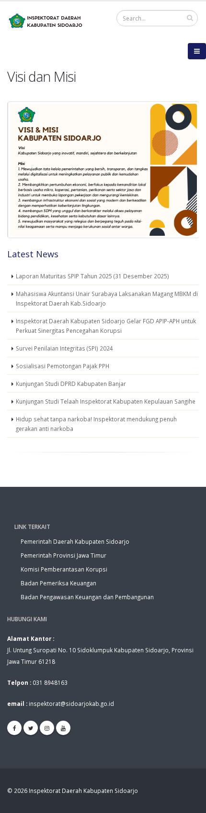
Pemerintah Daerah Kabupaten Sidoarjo (75, 541)
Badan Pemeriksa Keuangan (58, 583)
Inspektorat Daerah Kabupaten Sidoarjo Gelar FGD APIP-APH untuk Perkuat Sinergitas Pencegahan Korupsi (106, 325)
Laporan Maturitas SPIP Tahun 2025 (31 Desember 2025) (92, 276)
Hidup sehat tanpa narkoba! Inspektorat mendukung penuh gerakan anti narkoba (96, 423)
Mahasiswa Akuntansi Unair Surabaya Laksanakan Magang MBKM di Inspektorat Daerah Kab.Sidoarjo (107, 298)
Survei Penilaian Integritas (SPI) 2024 (64, 348)
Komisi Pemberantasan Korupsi (64, 569)
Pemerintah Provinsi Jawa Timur (63, 555)
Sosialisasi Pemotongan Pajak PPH (62, 366)
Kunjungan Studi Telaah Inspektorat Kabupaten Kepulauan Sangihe (105, 401)
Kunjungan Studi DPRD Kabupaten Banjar (71, 383)
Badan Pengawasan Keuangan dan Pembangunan (87, 597)
